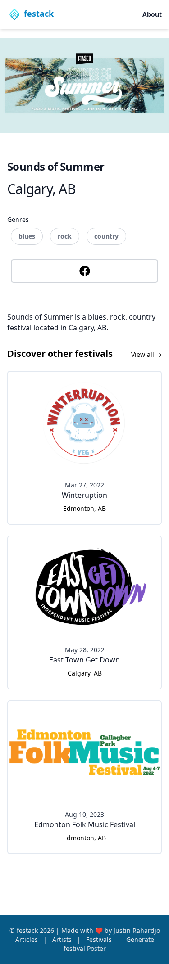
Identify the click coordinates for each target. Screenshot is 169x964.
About (152, 14)
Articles (27, 939)
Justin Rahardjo (137, 930)
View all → (146, 354)
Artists (62, 939)
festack (28, 930)
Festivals (100, 939)
